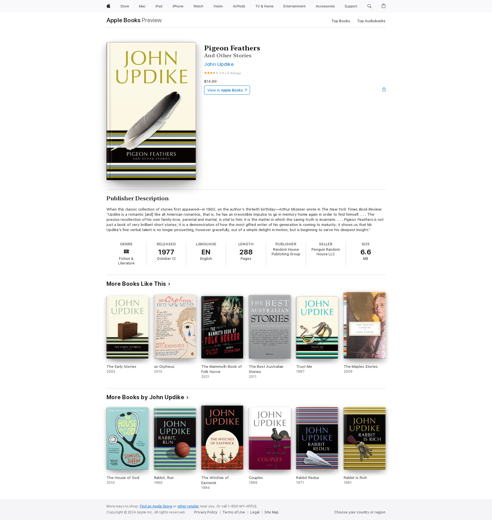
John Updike (219, 64)
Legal (254, 512)
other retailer (188, 506)
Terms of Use (233, 512)
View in (225, 90)
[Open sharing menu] (384, 90)
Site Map (272, 512)
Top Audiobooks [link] (371, 21)
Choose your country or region (360, 512)
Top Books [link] (340, 21)
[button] (369, 6)
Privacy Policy (205, 512)
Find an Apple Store (156, 506)
